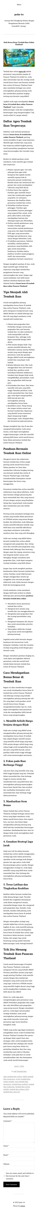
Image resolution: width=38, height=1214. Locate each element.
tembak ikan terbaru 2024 (19, 1089)
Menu (19, 4)
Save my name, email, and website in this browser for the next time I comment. (20, 1176)
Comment (7, 1121)
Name (6, 1146)
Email (6, 1155)
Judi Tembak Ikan (20, 1071)
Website (6, 1164)
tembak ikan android (20, 1084)
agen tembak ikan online (12, 1076)
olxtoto (22, 1206)
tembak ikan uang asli (11, 1092)
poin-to (19, 14)
